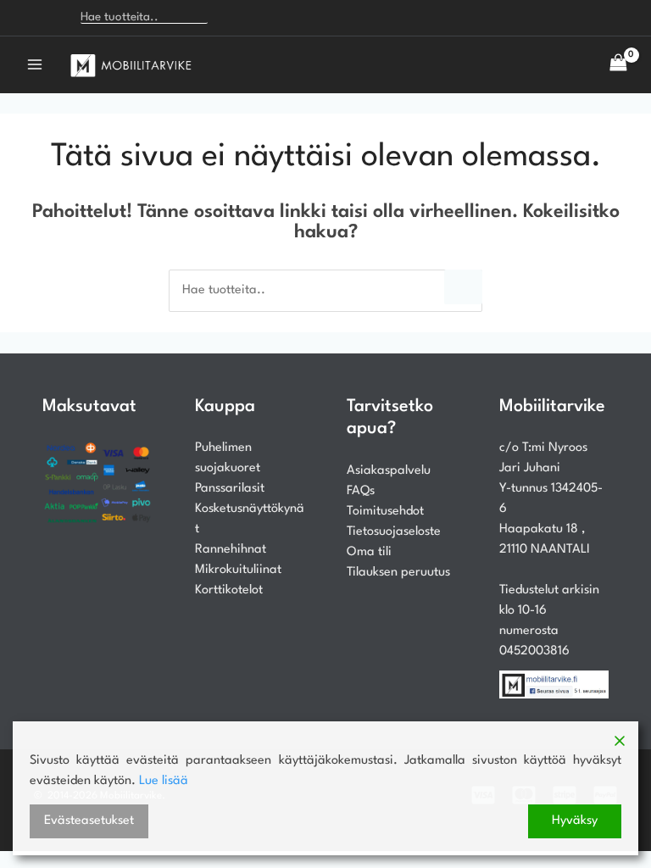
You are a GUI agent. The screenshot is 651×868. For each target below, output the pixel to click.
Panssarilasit (229, 488)
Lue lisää (163, 781)
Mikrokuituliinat (238, 570)
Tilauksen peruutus (398, 572)
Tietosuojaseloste (394, 532)
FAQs (361, 491)
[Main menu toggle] (35, 64)
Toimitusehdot (385, 511)
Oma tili (369, 552)
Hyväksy (575, 821)
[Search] (231, 18)
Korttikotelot (229, 590)
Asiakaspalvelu (389, 471)
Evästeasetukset (89, 821)
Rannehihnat (230, 549)
